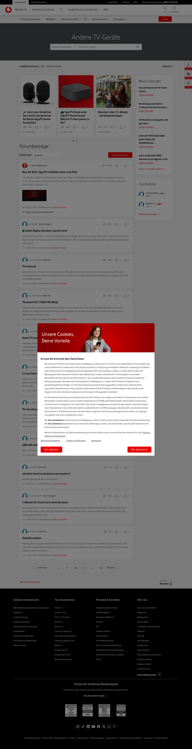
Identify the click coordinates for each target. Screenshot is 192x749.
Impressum (96, 440)
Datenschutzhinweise (50, 440)
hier (86, 371)
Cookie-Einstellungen (76, 440)
